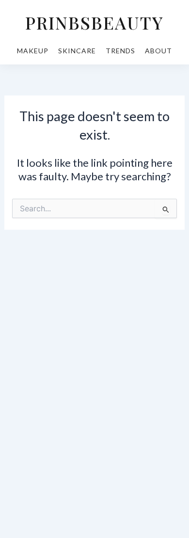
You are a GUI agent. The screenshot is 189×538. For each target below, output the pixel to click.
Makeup (32, 51)
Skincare (77, 51)
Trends (120, 51)
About (158, 51)
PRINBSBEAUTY (94, 22)
